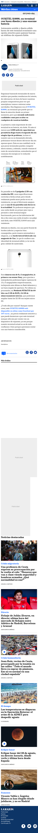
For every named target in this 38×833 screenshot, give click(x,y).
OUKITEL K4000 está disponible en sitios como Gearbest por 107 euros (17, 311)
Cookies (3, 817)
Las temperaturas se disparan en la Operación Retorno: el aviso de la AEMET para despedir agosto (18, 713)
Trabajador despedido (17, 2)
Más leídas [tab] (6, 360)
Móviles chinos (9, 9)
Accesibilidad (5, 821)
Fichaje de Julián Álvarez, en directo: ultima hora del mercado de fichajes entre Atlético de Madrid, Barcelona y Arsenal (18, 620)
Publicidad (4, 812)
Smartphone (4, 344)
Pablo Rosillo (13, 65)
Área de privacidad (7, 819)
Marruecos (27, 2)
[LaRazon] (8, 5)
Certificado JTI (6, 823)
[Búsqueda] (28, 5)
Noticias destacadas (12, 537)
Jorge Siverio (5, 805)
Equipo (3, 814)
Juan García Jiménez (7, 629)
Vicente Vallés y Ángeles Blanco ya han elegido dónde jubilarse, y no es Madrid (17, 798)
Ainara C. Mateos (6, 584)
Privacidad (4, 816)
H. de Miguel (5, 721)
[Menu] (36, 5)
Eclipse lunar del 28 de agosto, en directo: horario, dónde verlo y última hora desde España (18, 756)
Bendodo (7, 2)
